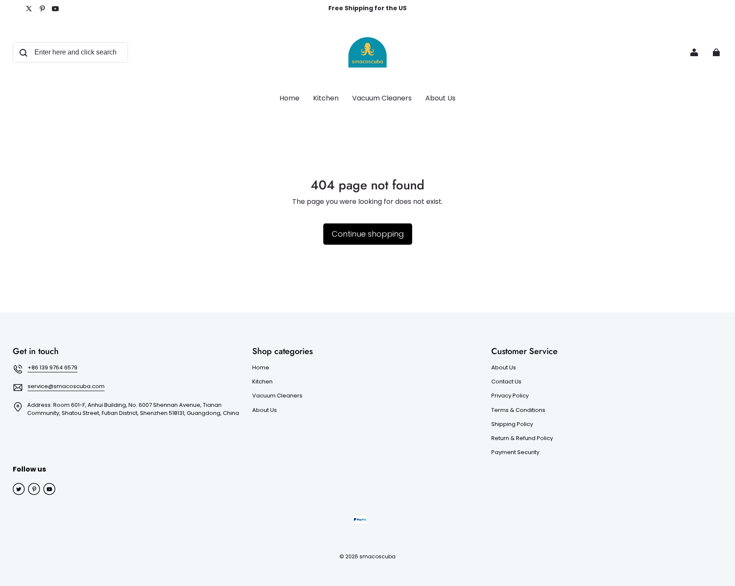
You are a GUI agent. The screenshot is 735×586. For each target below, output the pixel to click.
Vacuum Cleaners (277, 396)
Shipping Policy (512, 424)
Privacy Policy (510, 396)
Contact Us (506, 382)
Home (260, 368)
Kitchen (262, 382)
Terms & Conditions (518, 410)
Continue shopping (368, 234)
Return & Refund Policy (522, 438)
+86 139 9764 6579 (52, 367)
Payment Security (515, 452)
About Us (264, 410)
